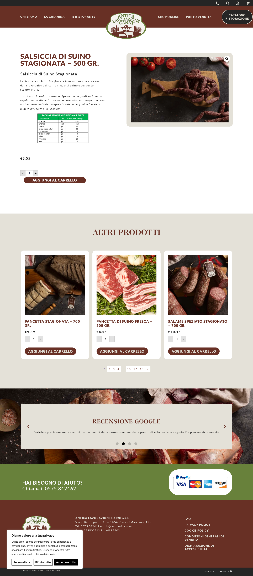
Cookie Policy (197, 530)
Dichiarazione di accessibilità (199, 547)
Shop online (168, 16)
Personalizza (21, 562)
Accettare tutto (66, 562)
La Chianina (54, 16)
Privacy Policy (198, 524)
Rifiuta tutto (43, 562)
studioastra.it (222, 571)
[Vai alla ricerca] (217, 3)
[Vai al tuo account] (237, 3)
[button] (227, 59)
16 (129, 369)
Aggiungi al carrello (55, 180)
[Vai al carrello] (248, 3)
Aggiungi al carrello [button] (50, 351)
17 (135, 369)
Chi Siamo (28, 16)
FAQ (188, 518)
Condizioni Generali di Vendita (204, 538)
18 (141, 369)
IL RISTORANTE (83, 16)
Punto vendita (199, 16)
